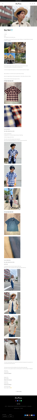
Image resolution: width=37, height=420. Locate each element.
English (11, 416)
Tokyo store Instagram (7, 373)
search (6, 406)
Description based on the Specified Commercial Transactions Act (17, 406)
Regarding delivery (17, 408)
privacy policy (29, 406)
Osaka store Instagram (7, 384)
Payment (21, 408)
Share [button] (6, 34)
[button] (3, 4)
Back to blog (19, 391)
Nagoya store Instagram (8, 379)
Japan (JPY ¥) (5, 416)
